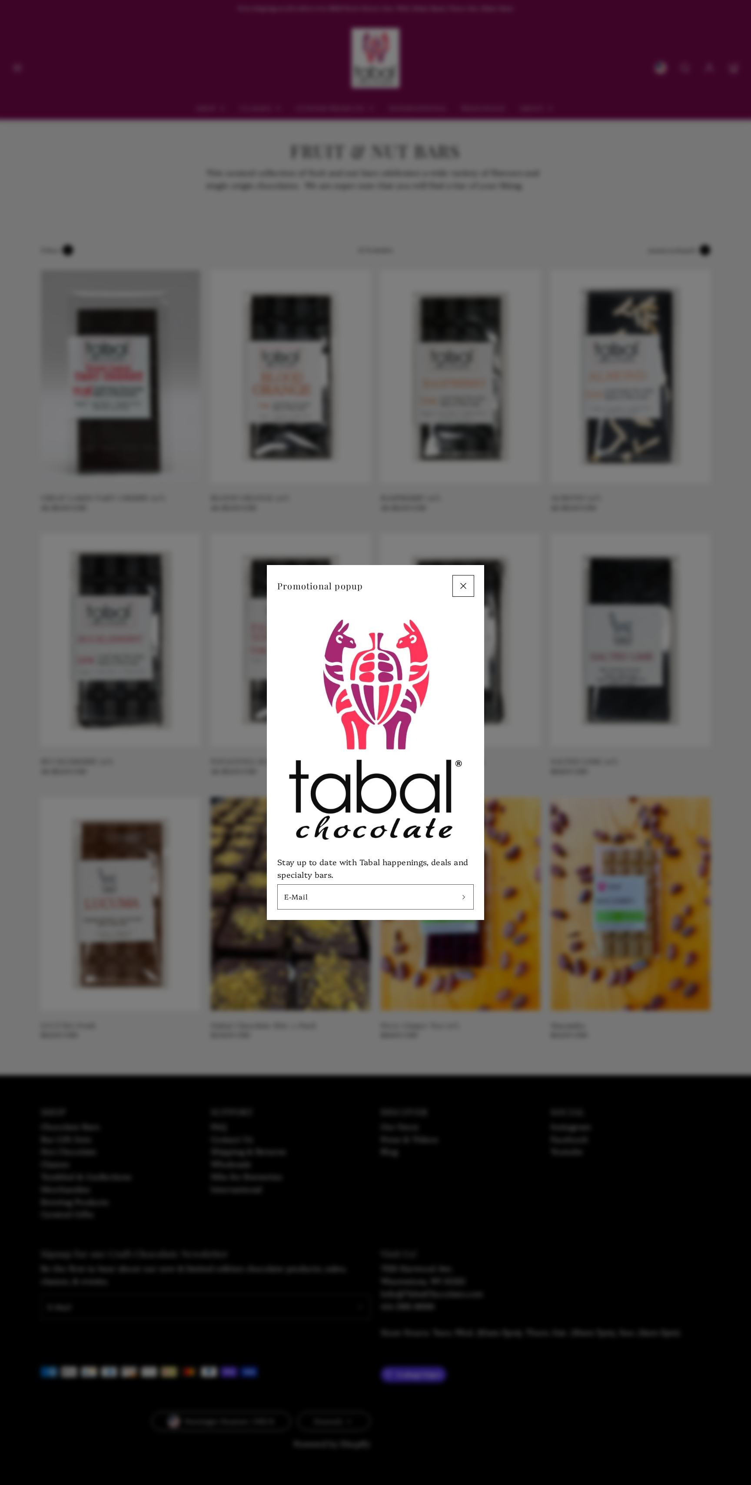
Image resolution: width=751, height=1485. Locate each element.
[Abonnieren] (463, 897)
